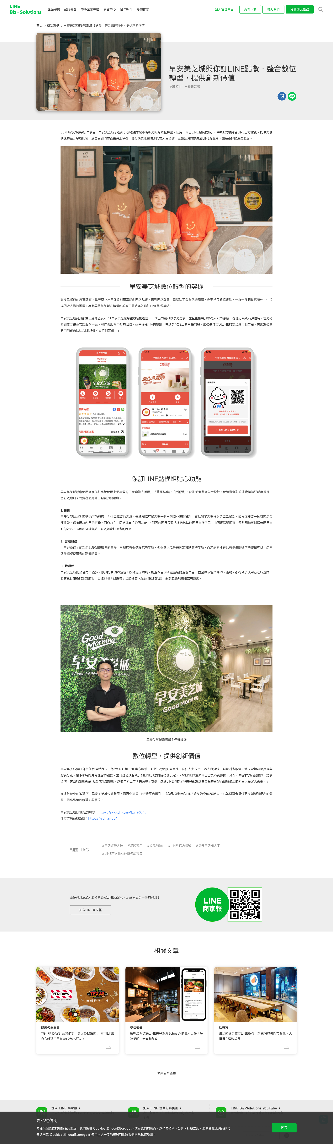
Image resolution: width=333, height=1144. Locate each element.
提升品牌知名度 (209, 845)
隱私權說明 (145, 1134)
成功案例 (53, 25)
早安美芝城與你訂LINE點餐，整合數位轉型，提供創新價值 (104, 25)
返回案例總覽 (166, 1073)
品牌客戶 (136, 845)
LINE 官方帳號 (181, 845)
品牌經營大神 (113, 845)
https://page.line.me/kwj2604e (122, 812)
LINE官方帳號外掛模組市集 (123, 853)
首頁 (39, 25)
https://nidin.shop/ (102, 818)
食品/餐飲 (156, 845)
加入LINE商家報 (90, 910)
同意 (284, 1127)
